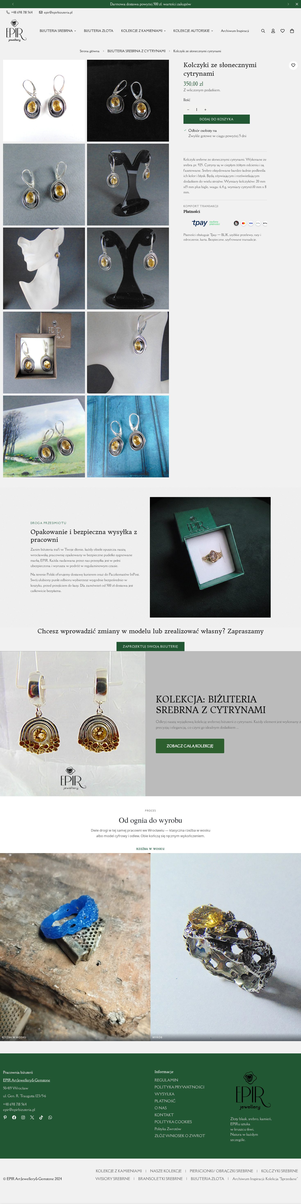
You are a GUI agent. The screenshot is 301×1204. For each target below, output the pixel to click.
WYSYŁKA (164, 1094)
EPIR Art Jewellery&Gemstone (26, 1080)
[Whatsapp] (50, 1117)
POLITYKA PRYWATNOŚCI (179, 1087)
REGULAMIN (166, 1080)
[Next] (288, 4)
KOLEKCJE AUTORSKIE (191, 31)
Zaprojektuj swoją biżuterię (150, 646)
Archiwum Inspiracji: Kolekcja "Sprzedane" (265, 1178)
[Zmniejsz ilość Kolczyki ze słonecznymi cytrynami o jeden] (188, 109)
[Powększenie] (77, 68)
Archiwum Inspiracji (235, 31)
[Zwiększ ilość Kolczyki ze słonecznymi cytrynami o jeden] (205, 109)
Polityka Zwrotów (168, 1128)
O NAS (161, 1108)
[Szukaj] (263, 30)
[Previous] (12, 4)
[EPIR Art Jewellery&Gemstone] (15, 30)
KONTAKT (164, 1115)
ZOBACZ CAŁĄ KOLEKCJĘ (190, 746)
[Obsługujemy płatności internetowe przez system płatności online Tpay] (225, 223)
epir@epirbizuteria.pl (19, 1109)
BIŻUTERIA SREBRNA (56, 31)
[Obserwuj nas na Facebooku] (14, 1117)
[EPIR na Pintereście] (5, 1117)
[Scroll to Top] (293, 1181)
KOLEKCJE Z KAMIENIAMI (141, 31)
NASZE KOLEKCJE (166, 1171)
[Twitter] (32, 1117)
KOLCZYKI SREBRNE (279, 1171)
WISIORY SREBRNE (112, 1178)
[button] (292, 31)
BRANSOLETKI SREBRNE (160, 1178)
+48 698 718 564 (15, 1104)
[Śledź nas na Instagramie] (23, 1117)
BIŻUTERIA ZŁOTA (98, 31)
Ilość (186, 99)
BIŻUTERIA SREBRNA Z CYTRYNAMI (136, 51)
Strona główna (90, 51)
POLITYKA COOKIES (173, 1121)
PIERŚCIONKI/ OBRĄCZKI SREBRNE (221, 1171)
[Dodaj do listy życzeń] (293, 65)
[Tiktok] (41, 1117)
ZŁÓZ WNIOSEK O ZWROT (180, 1135)
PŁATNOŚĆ (165, 1101)
